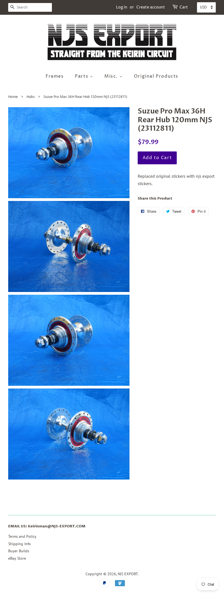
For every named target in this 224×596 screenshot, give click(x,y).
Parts (82, 76)
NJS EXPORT (128, 573)
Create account (150, 7)
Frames (55, 76)
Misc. (111, 76)
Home (13, 97)
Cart (183, 7)
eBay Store (17, 558)
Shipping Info (19, 543)
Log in (121, 7)
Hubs (30, 97)
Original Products (156, 76)
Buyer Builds (18, 550)
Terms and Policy (22, 536)
